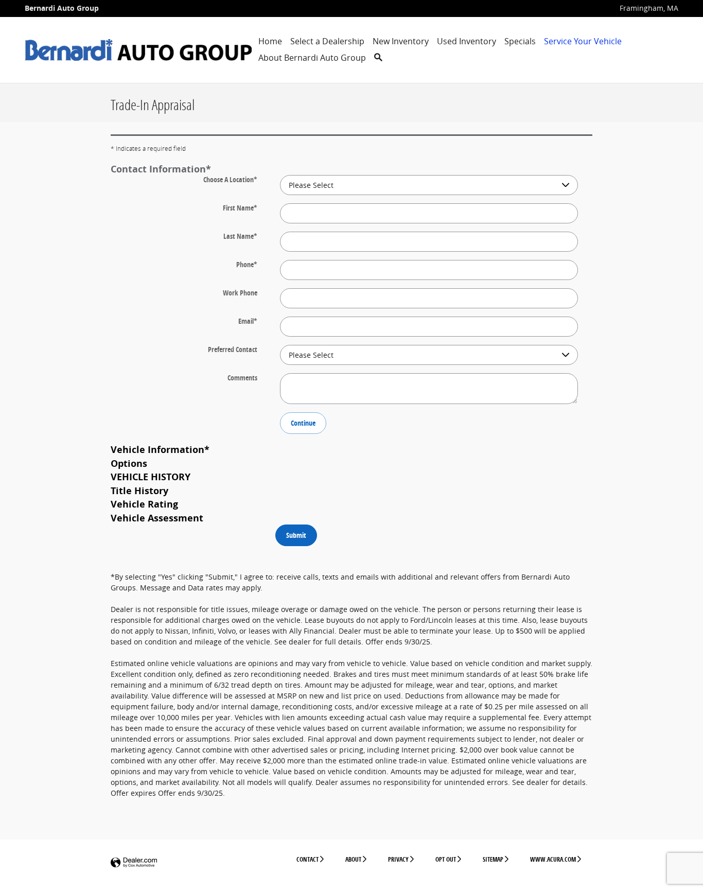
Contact (307, 859)
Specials (520, 41)
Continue (303, 423)
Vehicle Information (160, 449)
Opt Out (445, 859)
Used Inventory (466, 41)
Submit (296, 535)
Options (129, 463)
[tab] (351, 169)
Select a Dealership (327, 41)
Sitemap (493, 859)
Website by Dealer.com (134, 863)
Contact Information (161, 169)
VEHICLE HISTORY (150, 476)
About (353, 859)
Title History (139, 490)
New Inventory (401, 41)
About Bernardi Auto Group (312, 57)
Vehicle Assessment (157, 518)
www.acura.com (553, 859)
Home (270, 41)
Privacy (398, 859)
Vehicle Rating (144, 504)
